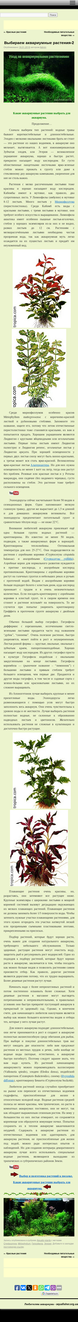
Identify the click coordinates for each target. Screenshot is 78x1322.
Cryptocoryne (10, 1243)
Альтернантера (39, 465)
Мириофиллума (64, 201)
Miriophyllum (24, 1243)
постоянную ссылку (14, 1246)
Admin (43, 47)
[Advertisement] (41, 25)
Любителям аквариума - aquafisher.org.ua (51, 1304)
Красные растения (15, 32)
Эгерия (48, 1243)
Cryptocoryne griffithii (58, 559)
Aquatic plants (44, 1240)
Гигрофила (37, 1243)
